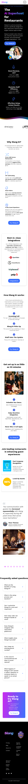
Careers (8, 750)
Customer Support (18, 747)
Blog (7, 745)
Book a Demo (18, 755)
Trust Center (7, 769)
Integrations (14, 281)
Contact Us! (18, 751)
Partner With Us (18, 743)
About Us (8, 748)
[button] (24, 2)
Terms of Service (8, 761)
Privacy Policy (8, 765)
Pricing (7, 742)
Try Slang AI (10, 43)
